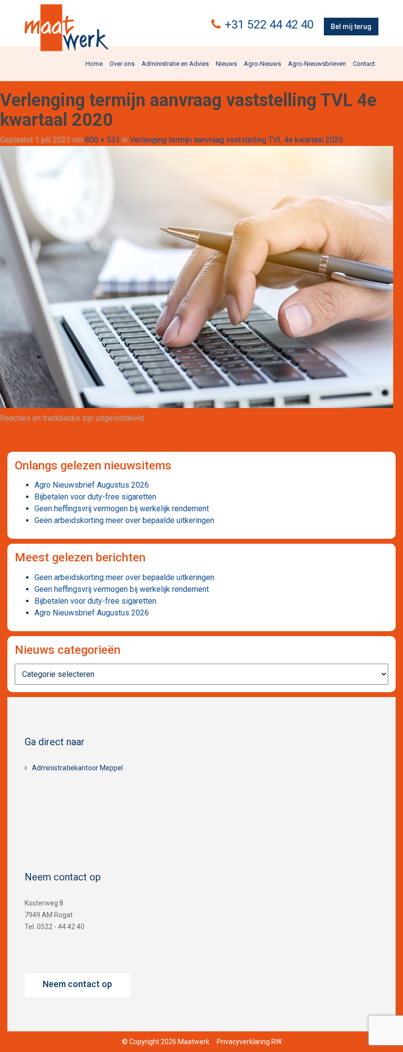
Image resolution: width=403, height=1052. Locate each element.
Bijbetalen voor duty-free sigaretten (95, 496)
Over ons (122, 63)
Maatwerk (66, 29)
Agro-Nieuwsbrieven (317, 63)
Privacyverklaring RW (249, 1042)
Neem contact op (77, 984)
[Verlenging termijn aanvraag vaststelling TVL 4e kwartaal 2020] (196, 276)
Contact (364, 63)
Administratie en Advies (175, 63)
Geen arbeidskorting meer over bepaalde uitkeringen (124, 520)
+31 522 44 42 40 (269, 24)
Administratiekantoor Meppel (77, 768)
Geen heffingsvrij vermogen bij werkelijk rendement (121, 508)
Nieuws (226, 63)
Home (94, 63)
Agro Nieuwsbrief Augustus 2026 (91, 485)
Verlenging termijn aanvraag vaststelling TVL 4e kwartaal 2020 (236, 140)
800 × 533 (102, 140)
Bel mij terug (351, 26)
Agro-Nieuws (262, 63)
